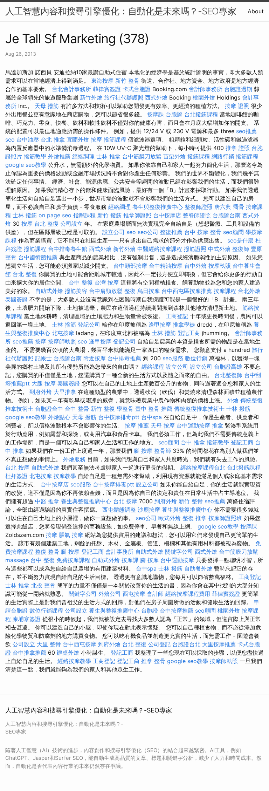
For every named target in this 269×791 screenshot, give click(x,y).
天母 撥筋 (47, 105)
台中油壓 (27, 139)
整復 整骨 (47, 551)
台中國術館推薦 (37, 257)
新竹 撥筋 (109, 215)
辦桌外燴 (68, 652)
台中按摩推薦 (176, 610)
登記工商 (189, 332)
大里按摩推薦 (219, 644)
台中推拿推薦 (29, 652)
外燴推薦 (59, 156)
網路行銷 (223, 156)
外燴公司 (109, 593)
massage (17, 560)
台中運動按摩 (193, 425)
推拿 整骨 (153, 660)
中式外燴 (219, 248)
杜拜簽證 (16, 475)
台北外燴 (249, 290)
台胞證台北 (186, 644)
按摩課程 (225, 290)
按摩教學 (65, 475)
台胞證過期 (238, 89)
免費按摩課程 (73, 560)
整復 (130, 290)
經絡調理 (83, 156)
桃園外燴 (204, 97)
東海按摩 (102, 80)
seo (10, 139)
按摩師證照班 (225, 517)
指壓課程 (84, 215)
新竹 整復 (103, 408)
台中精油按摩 (165, 265)
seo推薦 (246, 131)
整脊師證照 (197, 215)
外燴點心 (59, 417)
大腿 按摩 (44, 383)
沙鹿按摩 (149, 509)
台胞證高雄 (228, 366)
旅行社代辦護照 (123, 97)
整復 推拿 (194, 517)
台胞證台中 (49, 408)
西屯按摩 (134, 593)
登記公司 (89, 324)
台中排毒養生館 (67, 248)
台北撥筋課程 (201, 114)
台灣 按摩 (107, 282)
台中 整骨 (77, 408)
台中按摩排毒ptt (118, 417)
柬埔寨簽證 (27, 618)
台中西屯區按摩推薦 (186, 290)
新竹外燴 (91, 97)
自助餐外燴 (198, 568)
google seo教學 (25, 164)
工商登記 (177, 316)
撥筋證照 (195, 248)
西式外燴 (156, 97)
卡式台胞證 (137, 89)
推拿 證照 (238, 147)
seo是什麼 (240, 240)
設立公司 (113, 232)
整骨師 (162, 450)
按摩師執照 (62, 341)
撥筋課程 (115, 139)
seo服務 (173, 358)
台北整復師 (228, 375)
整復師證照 (199, 206)
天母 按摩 (163, 425)
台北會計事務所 (71, 89)
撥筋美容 (76, 290)
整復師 (240, 248)
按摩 (96, 139)
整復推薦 (171, 232)
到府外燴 (40, 391)
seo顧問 (233, 232)
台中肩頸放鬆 (106, 290)
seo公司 (148, 232)
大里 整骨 (49, 644)
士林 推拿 (108, 156)
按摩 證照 (237, 105)
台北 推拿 (53, 139)
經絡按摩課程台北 (202, 467)
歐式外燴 (169, 517)
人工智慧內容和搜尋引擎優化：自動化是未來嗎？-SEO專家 (120, 11)
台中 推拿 (193, 442)
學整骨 (125, 408)
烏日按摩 (148, 290)
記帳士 (43, 358)
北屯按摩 (63, 332)
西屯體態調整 (119, 509)
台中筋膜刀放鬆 (141, 156)
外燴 (233, 400)
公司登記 (159, 644)
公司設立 (71, 223)
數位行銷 (196, 358)
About (256, 11)
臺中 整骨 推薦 (153, 408)
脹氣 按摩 (71, 534)
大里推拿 (65, 391)
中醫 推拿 (47, 501)
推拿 (217, 425)
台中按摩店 (167, 215)
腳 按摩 (143, 450)
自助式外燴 (49, 290)
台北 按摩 (17, 467)
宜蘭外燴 (78, 139)
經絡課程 (153, 366)
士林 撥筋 (25, 215)
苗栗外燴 (174, 156)
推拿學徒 (184, 324)
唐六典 (222, 206)
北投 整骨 (43, 585)
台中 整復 (81, 282)
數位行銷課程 (46, 610)
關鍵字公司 (179, 551)
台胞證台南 (227, 215)
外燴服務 (74, 459)
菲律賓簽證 (107, 89)
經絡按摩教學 (74, 660)
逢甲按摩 (160, 324)
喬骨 (238, 206)
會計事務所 (119, 551)
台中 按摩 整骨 (202, 232)
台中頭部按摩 (130, 265)
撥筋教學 (35, 156)
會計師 (155, 593)
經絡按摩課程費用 (187, 593)
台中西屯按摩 (79, 644)
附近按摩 (94, 358)
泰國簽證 (16, 299)
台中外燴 (195, 265)
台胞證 (174, 114)
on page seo (55, 215)
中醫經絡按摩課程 (159, 248)
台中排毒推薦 (124, 358)
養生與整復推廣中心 (157, 206)
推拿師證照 (137, 215)
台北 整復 (46, 223)
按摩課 (155, 114)
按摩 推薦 (137, 425)
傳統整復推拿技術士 (199, 408)
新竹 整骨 (127, 80)
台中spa (151, 417)
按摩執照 (219, 265)
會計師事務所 (205, 89)
